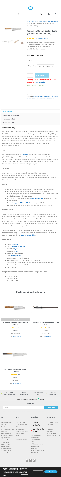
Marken (34, 21)
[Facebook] (30, 460)
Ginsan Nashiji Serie (52, 21)
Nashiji (34, 98)
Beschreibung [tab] (7, 111)
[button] (18, 14)
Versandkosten (17, 336)
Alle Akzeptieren (51, 472)
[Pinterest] (34, 460)
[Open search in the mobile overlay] (41, 14)
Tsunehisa (41, 21)
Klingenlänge (32, 66)
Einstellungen (10, 471)
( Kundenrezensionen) (41, 38)
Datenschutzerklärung (39, 411)
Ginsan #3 (29, 98)
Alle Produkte (40, 98)
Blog (17, 417)
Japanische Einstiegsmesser (51, 96)
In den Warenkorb (41, 75)
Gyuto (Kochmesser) (49, 98)
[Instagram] (27, 460)
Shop (28, 21)
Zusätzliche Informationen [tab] (11, 115)
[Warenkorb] (55, 14)
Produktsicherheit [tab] (9, 119)
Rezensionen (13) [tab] (8, 123)
